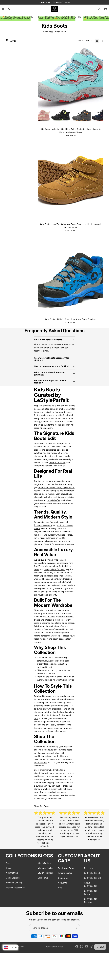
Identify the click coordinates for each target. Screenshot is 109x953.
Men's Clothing (13, 878)
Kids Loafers (60, 31)
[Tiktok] (91, 946)
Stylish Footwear (45, 873)
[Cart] (105, 9)
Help (60, 887)
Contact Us (63, 878)
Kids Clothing (12, 873)
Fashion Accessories (15, 887)
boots (51, 462)
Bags (8, 863)
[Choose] (98, 122)
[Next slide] (99, 86)
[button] (89, 41)
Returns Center (65, 873)
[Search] (9, 9)
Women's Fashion (46, 868)
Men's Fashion (44, 863)
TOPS (73, 17)
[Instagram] (81, 946)
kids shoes (60, 462)
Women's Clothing (14, 882)
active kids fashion (48, 522)
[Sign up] (76, 928)
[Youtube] (86, 946)
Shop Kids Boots (41, 806)
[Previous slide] (42, 86)
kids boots (50, 616)
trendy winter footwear (54, 569)
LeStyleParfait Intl (92, 878)
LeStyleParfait (66, 415)
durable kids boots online (49, 487)
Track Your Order (66, 868)
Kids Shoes (48, 31)
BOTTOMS (83, 17)
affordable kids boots (54, 620)
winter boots (40, 465)
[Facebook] (76, 946)
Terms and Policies (54, 946)
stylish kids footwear (53, 412)
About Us (62, 883)
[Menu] (3, 9)
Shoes (8, 868)
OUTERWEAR (62, 17)
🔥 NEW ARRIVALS (11, 17)
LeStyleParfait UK (92, 873)
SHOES (94, 17)
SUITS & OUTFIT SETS (32, 17)
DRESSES (49, 17)
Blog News (43, 878)
